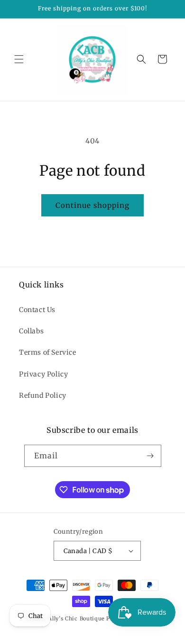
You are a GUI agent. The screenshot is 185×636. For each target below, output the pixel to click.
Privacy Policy (43, 374)
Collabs (31, 331)
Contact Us (37, 309)
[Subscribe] (150, 456)
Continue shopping (93, 205)
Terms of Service (47, 352)
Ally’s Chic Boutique (76, 618)
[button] (19, 59)
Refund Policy (42, 395)
